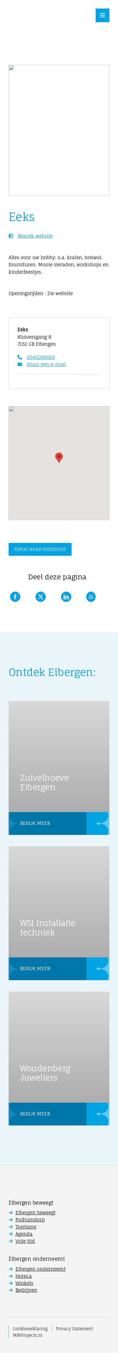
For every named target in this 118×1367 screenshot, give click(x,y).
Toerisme (25, 1227)
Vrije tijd (25, 1241)
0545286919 (41, 357)
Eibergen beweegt (35, 1212)
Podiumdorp (30, 1220)
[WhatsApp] (91, 596)
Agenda (24, 1234)
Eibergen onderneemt (40, 1269)
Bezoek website (35, 236)
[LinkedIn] (66, 596)
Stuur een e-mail (46, 364)
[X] (40, 596)
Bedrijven (26, 1290)
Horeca (23, 1276)
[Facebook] (15, 596)
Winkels (24, 1283)
